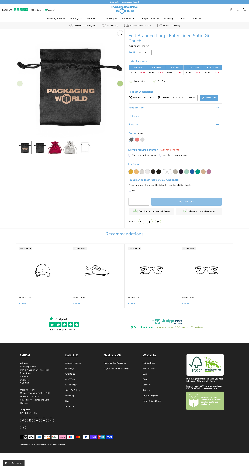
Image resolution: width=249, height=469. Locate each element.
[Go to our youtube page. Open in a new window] (44, 420)
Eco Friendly (71, 384)
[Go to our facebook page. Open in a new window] (23, 420)
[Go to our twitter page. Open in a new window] (37, 420)
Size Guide (211, 97)
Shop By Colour (72, 390)
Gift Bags (69, 368)
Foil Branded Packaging (115, 363)
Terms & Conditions (152, 401)
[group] (25, 147)
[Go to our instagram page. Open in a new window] (30, 420)
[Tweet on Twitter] (158, 221)
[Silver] (142, 139)
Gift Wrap (70, 379)
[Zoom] (120, 33)
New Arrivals (149, 368)
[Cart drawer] (245, 10)
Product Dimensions (141, 91)
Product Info (136, 107)
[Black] (131, 139)
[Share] (141, 221)
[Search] (238, 10)
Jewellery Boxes (73, 363)
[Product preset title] (43, 270)
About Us (69, 406)
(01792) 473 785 (28, 413)
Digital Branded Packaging (116, 368)
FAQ (145, 379)
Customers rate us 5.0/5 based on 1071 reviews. (180, 327)
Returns (133, 124)
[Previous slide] (20, 83)
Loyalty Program (150, 395)
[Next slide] (120, 83)
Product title (25, 297)
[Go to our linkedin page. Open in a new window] (23, 427)
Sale (67, 401)
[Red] (137, 139)
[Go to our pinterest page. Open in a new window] (51, 420)
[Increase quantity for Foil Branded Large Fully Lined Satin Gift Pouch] (147, 202)
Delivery (134, 116)
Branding (69, 395)
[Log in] (231, 10)
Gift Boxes (70, 373)
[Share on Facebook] (150, 221)
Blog (145, 373)
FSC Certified (149, 363)
